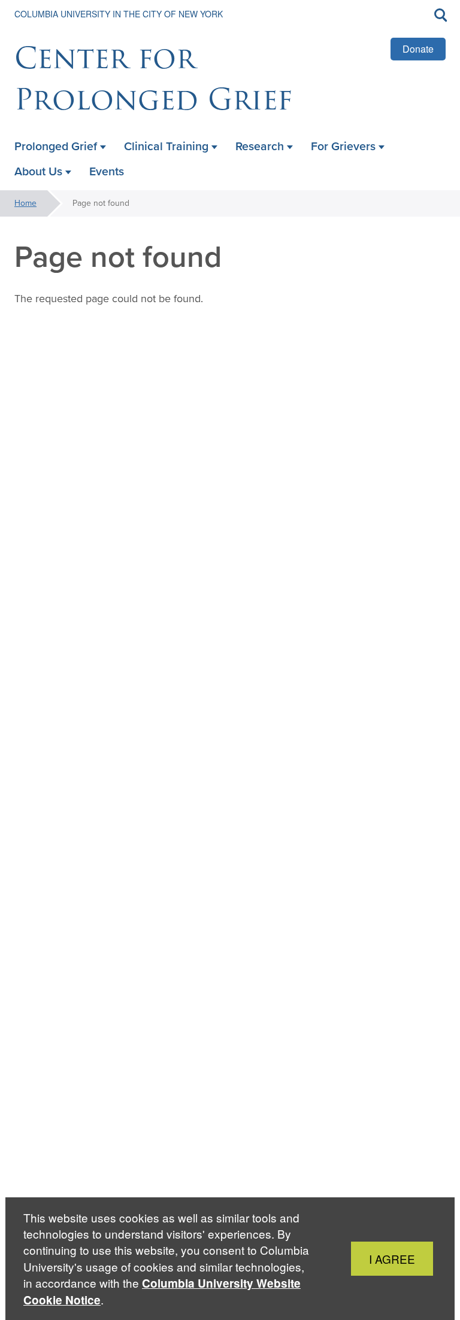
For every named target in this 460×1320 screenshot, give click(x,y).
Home (25, 203)
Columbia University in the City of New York (118, 14)
